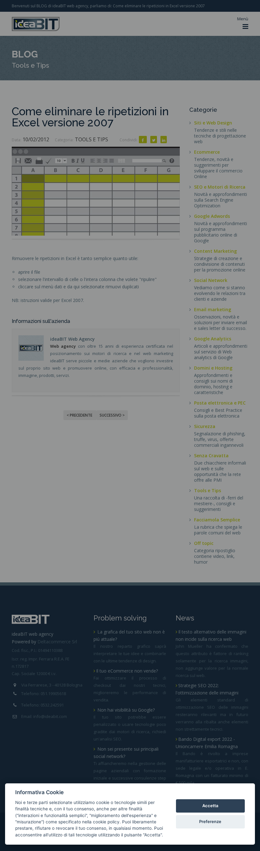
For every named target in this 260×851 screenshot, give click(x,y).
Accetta (210, 805)
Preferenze (210, 821)
